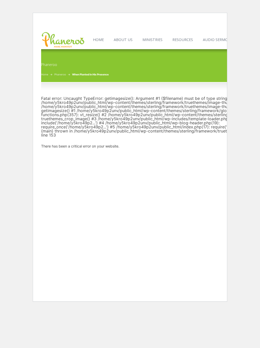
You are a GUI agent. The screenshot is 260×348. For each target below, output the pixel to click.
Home (44, 74)
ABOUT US (123, 39)
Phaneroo (60, 74)
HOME (98, 39)
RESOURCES (182, 39)
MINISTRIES (152, 39)
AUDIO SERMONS (218, 39)
